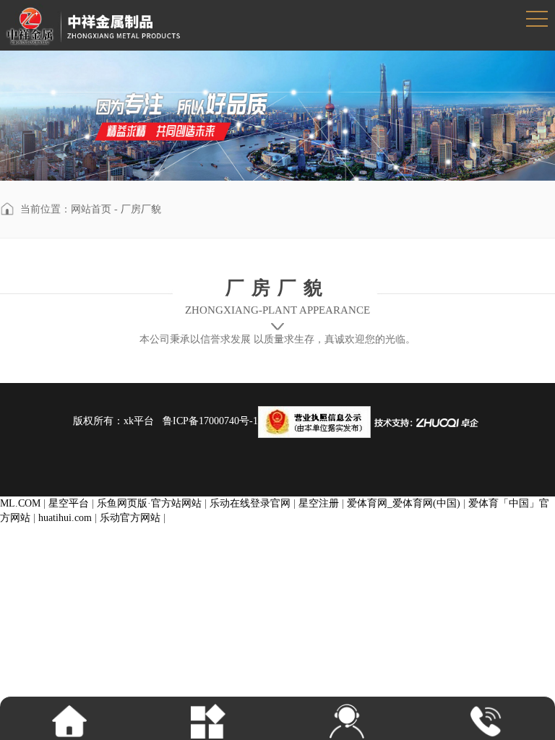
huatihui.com (65, 517)
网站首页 (91, 209)
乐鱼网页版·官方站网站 (149, 503)
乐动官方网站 (130, 517)
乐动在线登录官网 (250, 503)
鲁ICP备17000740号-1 (210, 421)
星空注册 (318, 503)
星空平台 (68, 503)
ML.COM (20, 503)
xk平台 (139, 421)
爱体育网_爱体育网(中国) (403, 503)
